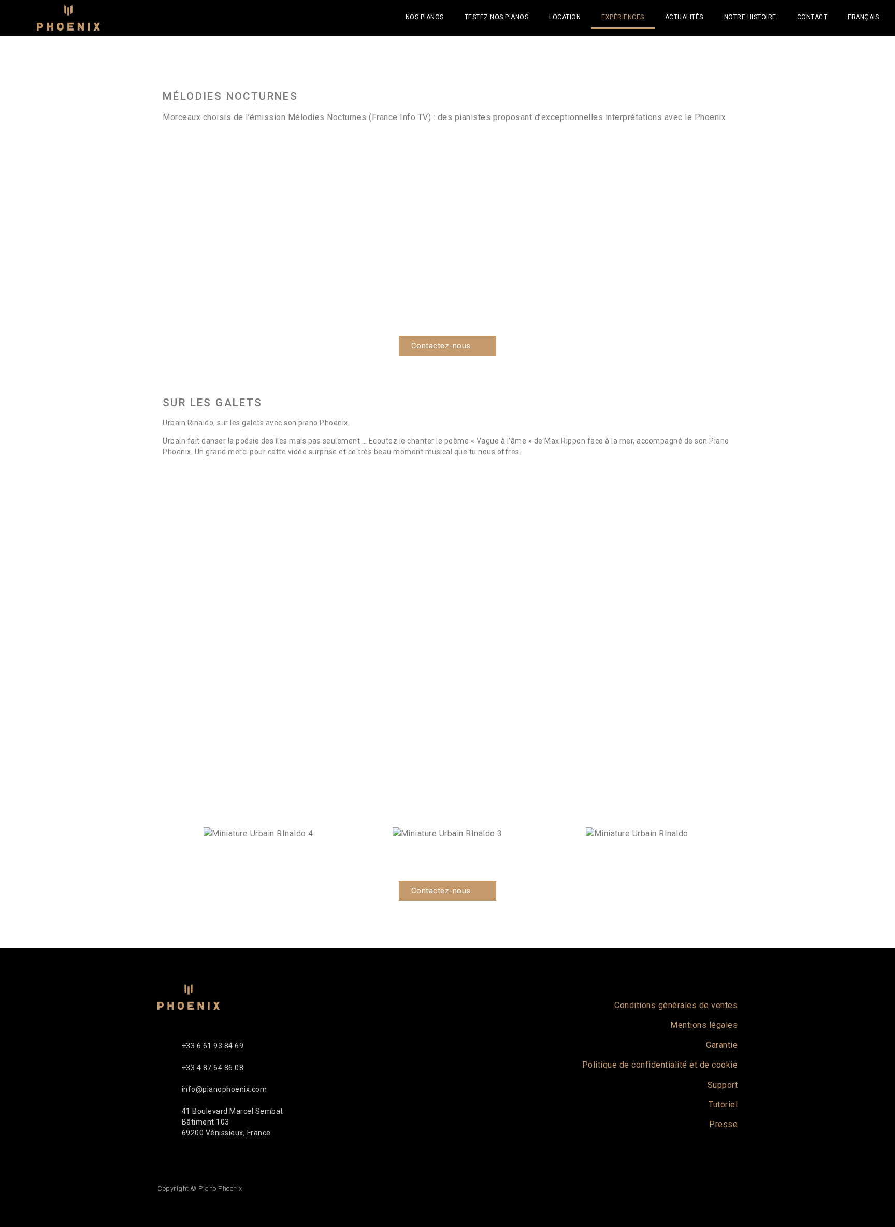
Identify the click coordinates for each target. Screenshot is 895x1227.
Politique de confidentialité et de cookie (660, 1065)
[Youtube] (669, 1188)
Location (565, 17)
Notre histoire (750, 17)
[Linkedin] (729, 1188)
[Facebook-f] (639, 1188)
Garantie (722, 1045)
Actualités (684, 17)
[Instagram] (699, 1188)
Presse (723, 1124)
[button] (167, 234)
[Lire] (447, 233)
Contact (812, 17)
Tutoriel (723, 1105)
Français (863, 17)
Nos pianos (425, 17)
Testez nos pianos (497, 17)
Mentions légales (704, 1025)
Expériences (622, 17)
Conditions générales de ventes (676, 1005)
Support (723, 1085)
